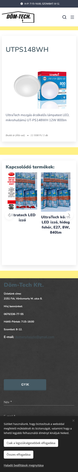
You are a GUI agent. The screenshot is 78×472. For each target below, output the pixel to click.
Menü (72, 17)
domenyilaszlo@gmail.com (34, 337)
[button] (64, 17)
